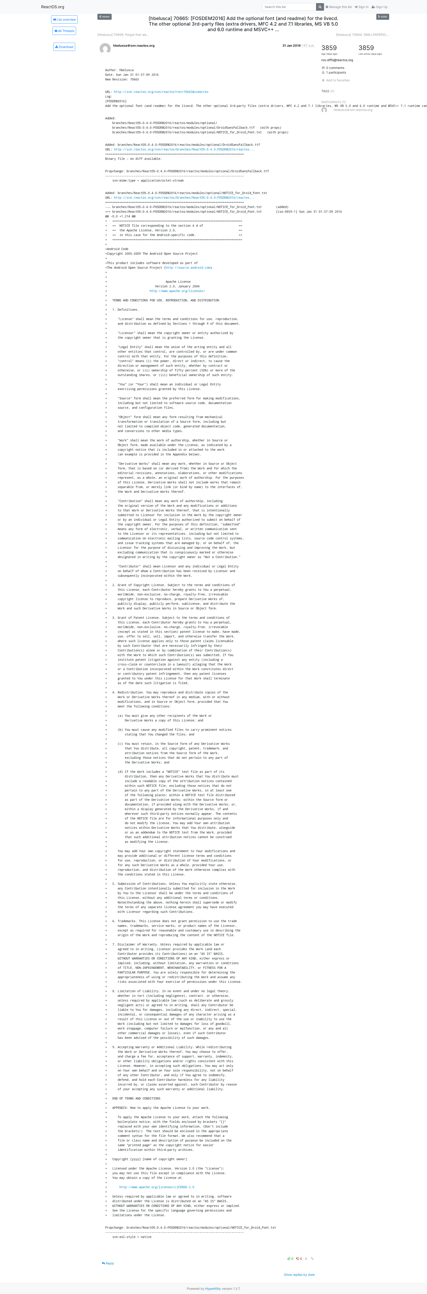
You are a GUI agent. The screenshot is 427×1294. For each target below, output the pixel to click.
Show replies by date (299, 1274)
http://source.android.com (188, 267)
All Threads (65, 31)
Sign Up (381, 7)
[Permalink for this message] (312, 1258)
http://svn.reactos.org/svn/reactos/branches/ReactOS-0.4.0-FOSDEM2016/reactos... (184, 149)
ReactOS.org (52, 6)
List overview (66, 19)
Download (65, 47)
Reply (109, 1263)
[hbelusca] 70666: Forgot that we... (123, 34)
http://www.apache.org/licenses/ (177, 291)
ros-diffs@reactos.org (337, 60)
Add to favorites (338, 80)
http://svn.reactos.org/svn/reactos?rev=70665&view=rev (161, 92)
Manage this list (340, 7)
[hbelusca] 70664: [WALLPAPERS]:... (362, 34)
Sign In (363, 7)
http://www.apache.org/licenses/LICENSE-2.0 (156, 1187)
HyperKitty (213, 1288)
